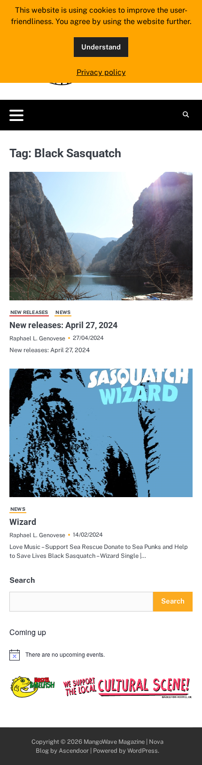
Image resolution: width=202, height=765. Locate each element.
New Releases (29, 312)
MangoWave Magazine (114, 741)
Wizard (22, 522)
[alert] (101, 654)
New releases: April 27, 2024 (63, 325)
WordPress (142, 750)
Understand (101, 47)
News (62, 312)
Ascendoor (74, 750)
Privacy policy (101, 72)
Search (22, 580)
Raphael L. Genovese (37, 338)
